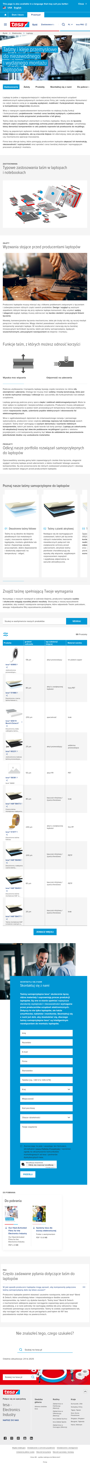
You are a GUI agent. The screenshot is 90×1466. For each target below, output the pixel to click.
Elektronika (16, 33)
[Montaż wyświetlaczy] (63, 194)
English (17, 7)
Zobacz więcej (45, 932)
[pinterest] (18, 1439)
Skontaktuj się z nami (61, 87)
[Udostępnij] (7, 667)
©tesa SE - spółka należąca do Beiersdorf (45, 1457)
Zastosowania (11, 87)
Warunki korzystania (43, 1452)
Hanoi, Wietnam (76, 1425)
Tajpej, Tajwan (76, 1410)
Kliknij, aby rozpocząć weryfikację (41, 1165)
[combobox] (46, 1089)
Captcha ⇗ (51, 1167)
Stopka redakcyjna (18, 1448)
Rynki (5, 33)
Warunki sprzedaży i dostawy (63, 1452)
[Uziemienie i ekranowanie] (40, 213)
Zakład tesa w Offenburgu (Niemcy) (58, 1413)
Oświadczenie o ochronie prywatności (41, 1448)
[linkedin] (31, 1439)
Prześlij (28, 1174)
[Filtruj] (5, 634)
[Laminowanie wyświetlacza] (53, 193)
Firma (24, 1061)
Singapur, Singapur (77, 1418)
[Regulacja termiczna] (23, 213)
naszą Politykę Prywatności (47, 1149)
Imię (24, 1033)
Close (81, 4)
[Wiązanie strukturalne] (25, 201)
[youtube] (24, 1439)
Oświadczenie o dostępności (67, 1448)
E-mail (25, 1052)
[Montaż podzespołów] (41, 192)
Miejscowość (28, 1098)
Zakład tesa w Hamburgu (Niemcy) (58, 1406)
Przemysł (36, 14)
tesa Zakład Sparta (59, 1422)
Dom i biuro (18, 14)
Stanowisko (27, 1070)
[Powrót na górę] (85, 1391)
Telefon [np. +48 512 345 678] (36, 1080)
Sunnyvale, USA (76, 1404)
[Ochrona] (40, 198)
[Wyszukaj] (63, 24)
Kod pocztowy (28, 1108)
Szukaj (77, 621)
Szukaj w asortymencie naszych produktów (25, 621)
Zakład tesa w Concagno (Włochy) (60, 1426)
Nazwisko (26, 1042)
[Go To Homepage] (5, 14)
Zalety (27, 87)
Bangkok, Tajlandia (77, 1421)
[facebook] (5, 1439)
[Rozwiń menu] (5, 24)
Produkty (40, 87)
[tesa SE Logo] (20, 24)
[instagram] (11, 1439)
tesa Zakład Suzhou (60, 1419)
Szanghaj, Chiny (76, 1407)
